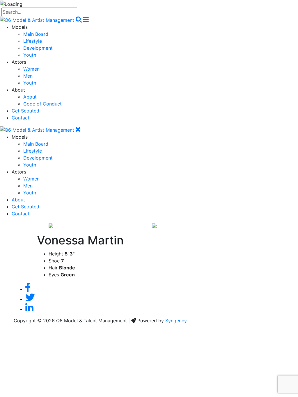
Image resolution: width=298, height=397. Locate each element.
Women (31, 69)
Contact (20, 118)
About (30, 97)
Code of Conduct (42, 104)
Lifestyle (32, 41)
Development (38, 48)
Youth (29, 55)
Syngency (176, 320)
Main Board (35, 34)
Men (28, 76)
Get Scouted (25, 111)
